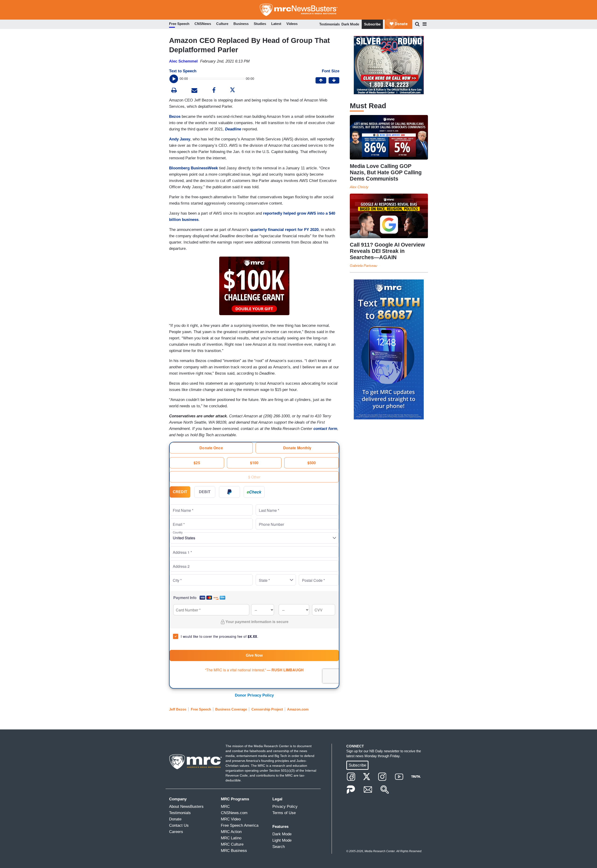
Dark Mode (350, 24)
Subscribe (372, 24)
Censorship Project (267, 709)
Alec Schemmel (183, 61)
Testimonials (329, 24)
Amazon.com (298, 709)
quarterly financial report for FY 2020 (284, 229)
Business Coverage (231, 709)
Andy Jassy (179, 139)
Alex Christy (359, 187)
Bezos (174, 116)
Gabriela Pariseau (363, 266)
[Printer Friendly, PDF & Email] (194, 91)
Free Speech (201, 709)
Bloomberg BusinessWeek (193, 168)
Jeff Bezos (177, 709)
